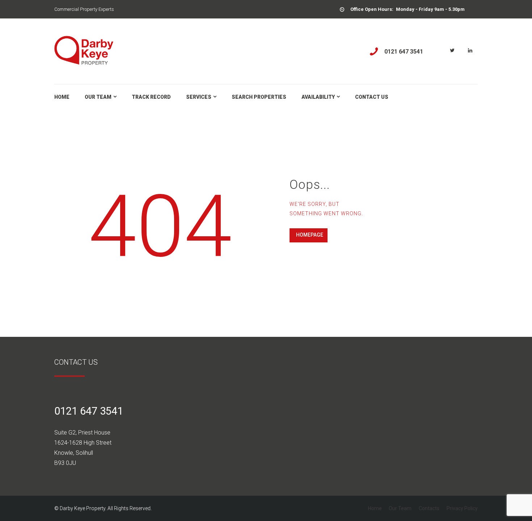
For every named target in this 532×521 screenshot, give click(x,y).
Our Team (400, 508)
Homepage (309, 235)
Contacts (429, 508)
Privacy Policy (462, 508)
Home (375, 508)
